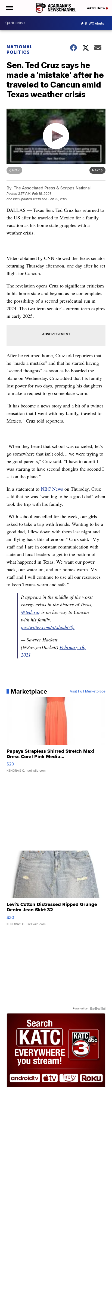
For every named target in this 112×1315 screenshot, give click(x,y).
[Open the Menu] (9, 7)
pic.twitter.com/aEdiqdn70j (47, 627)
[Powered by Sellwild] (97, 1008)
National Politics (20, 49)
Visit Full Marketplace (87, 691)
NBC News (52, 489)
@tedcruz (30, 612)
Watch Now (96, 8)
